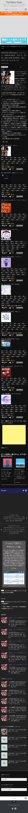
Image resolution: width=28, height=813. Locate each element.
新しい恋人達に (16, 284)
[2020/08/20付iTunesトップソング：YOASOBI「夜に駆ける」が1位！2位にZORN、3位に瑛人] (7, 462)
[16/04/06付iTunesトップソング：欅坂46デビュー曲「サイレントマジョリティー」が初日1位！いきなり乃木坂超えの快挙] (20, 462)
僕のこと (17, 311)
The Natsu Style (14, 2)
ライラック (18, 257)
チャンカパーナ (13, 229)
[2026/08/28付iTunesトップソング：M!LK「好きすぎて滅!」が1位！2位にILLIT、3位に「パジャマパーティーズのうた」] (4, 643)
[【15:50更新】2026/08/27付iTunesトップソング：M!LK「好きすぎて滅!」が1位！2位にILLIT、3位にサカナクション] (4, 655)
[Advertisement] (14, 26)
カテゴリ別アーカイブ (7, 787)
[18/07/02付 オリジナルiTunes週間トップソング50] (4, 755)
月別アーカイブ (5, 777)
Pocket (3, 69)
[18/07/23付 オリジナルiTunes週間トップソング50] (4, 732)
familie (17, 339)
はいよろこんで (19, 366)
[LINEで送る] (4, 67)
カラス (15, 145)
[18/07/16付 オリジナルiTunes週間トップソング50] (4, 740)
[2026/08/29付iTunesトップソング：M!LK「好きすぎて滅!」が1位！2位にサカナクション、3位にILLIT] (4, 632)
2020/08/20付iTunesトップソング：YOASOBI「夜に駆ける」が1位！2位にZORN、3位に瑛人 (6, 473)
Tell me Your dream (16, 393)
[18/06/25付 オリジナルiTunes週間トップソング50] (4, 763)
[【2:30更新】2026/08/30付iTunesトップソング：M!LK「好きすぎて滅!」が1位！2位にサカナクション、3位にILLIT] (4, 620)
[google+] (26, 490)
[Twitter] (23, 490)
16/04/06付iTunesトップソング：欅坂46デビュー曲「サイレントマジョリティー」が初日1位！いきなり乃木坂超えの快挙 (19, 475)
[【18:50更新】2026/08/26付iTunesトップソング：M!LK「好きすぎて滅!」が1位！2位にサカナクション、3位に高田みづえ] (4, 667)
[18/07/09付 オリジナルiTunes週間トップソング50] (4, 747)
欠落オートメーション (18, 173)
